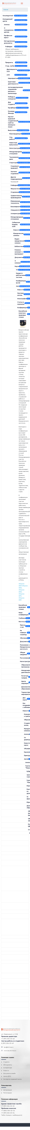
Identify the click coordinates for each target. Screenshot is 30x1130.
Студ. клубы (9, 66)
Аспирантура (15, 213)
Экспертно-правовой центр (12, 1079)
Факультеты (15, 188)
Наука (17, 266)
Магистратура (14, 148)
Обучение (23, 638)
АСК (8, 75)
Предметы (9, 62)
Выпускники (12, 130)
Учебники (22, 618)
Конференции (22, 307)
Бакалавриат (15, 206)
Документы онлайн (9, 1073)
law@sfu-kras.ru (8, 1047)
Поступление (24, 658)
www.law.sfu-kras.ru (10, 1050)
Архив (26, 759)
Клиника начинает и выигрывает (19, 252)
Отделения (15, 192)
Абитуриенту (7, 1065)
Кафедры (8, 46)
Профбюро (12, 108)
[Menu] (22, 3)
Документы (19, 257)
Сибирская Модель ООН (16, 224)
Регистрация (7, 1093)
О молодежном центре (9, 30)
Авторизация (7, 1090)
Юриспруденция (15, 134)
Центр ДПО (7, 1076)
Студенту (6, 1062)
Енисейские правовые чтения (23, 607)
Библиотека (19, 246)
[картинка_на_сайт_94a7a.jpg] (23, 324)
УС (17, 270)
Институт (22, 621)
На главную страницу (23, 632)
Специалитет (15, 210)
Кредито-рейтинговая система (20, 275)
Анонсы (7, 24)
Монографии (21, 298)
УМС (17, 286)
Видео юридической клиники (20, 241)
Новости (16, 230)
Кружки (27, 752)
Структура (13, 162)
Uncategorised (8, 15)
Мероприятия (13, 78)
